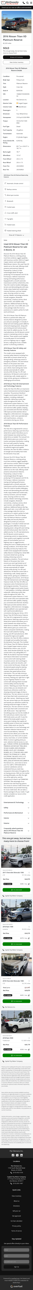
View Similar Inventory (16, 62)
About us (16, 1201)
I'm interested (17, 890)
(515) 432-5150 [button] (18, 1172)
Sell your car (16, 1211)
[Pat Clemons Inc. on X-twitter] (16, 1155)
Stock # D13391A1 (7, 870)
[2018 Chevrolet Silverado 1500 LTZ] (16, 964)
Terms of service (16, 1231)
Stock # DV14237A (7, 924)
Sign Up (16, 1267)
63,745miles (26, 983)
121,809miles (25, 1040)
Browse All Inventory (16, 57)
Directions (16, 1206)
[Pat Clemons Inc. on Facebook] (12, 1155)
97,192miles (26, 875)
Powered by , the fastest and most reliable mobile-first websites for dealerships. (16, 1281)
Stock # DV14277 (7, 1035)
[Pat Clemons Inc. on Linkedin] (21, 1155)
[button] (24, 3)
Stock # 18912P (7, 978)
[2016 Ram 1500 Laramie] (16, 910)
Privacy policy (16, 1226)
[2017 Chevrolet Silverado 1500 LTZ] (16, 856)
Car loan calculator (16, 1221)
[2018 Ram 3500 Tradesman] (16, 1021)
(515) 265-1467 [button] (18, 1183)
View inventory (16, 1196)
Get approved (16, 1216)
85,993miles (26, 929)
